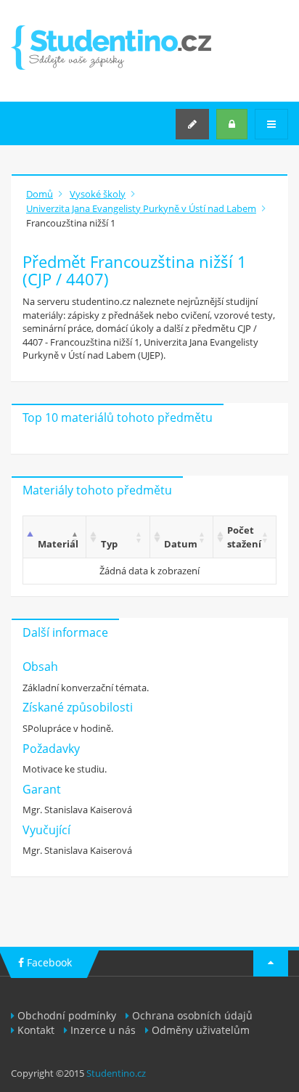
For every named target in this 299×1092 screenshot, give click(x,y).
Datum (180, 543)
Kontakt (35, 1030)
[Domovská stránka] (111, 47)
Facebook (48, 962)
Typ (109, 543)
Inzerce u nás (103, 1030)
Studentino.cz (116, 1073)
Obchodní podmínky (66, 1015)
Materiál (58, 543)
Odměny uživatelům (201, 1030)
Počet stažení (244, 536)
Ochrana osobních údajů (192, 1015)
